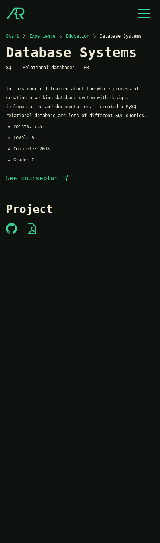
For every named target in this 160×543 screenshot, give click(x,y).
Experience (42, 36)
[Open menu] (143, 13)
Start (12, 36)
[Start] (15, 13)
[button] (144, 13)
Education (77, 36)
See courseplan (32, 178)
